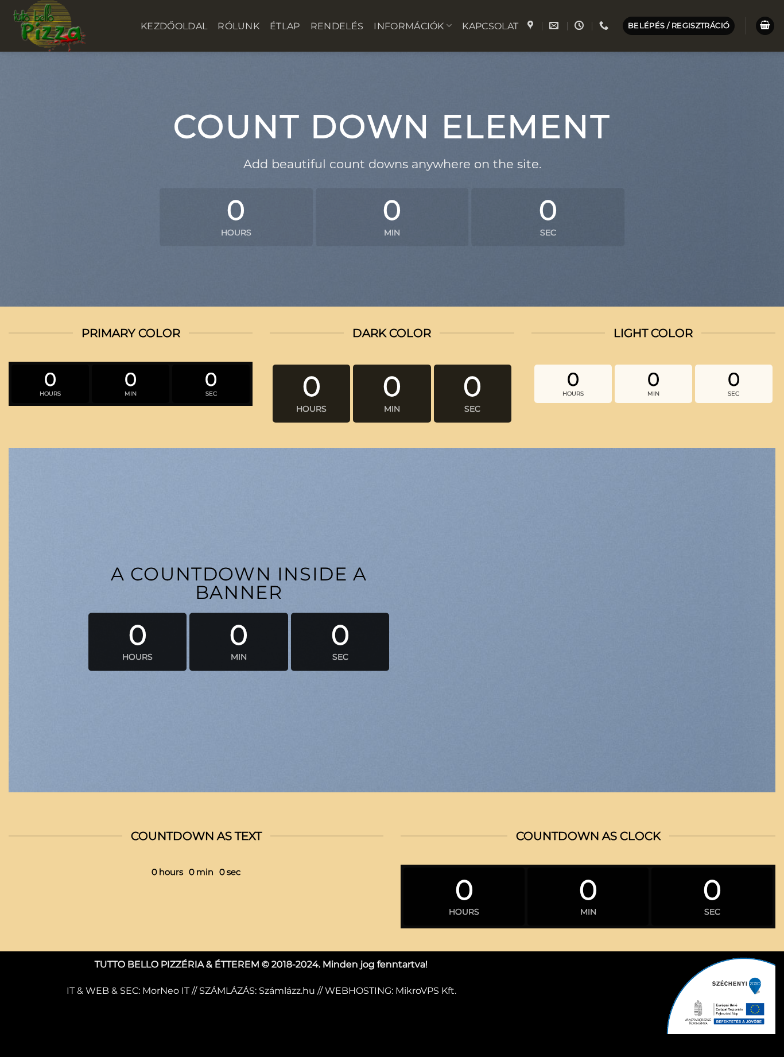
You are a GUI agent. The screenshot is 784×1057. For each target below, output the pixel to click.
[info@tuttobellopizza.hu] (555, 25)
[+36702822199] (605, 25)
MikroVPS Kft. (425, 990)
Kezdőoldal (174, 26)
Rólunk (238, 26)
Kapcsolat (490, 26)
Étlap (285, 26)
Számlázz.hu (287, 990)
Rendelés (337, 26)
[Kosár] (765, 26)
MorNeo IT (165, 990)
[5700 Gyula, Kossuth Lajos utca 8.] (531, 25)
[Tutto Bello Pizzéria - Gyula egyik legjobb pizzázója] (66, 26)
